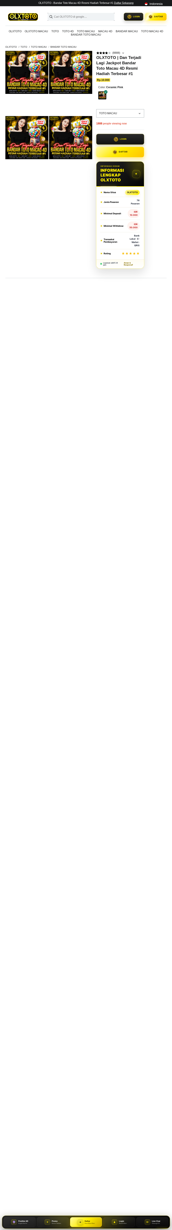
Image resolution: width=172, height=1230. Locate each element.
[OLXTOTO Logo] (24, 17)
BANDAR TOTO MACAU (86, 34)
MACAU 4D (105, 31)
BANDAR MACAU (127, 31)
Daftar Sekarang (124, 3)
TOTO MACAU (86, 31)
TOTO (55, 31)
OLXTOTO (15, 31)
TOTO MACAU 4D (152, 31)
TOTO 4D (68, 31)
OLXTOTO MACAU (36, 31)
